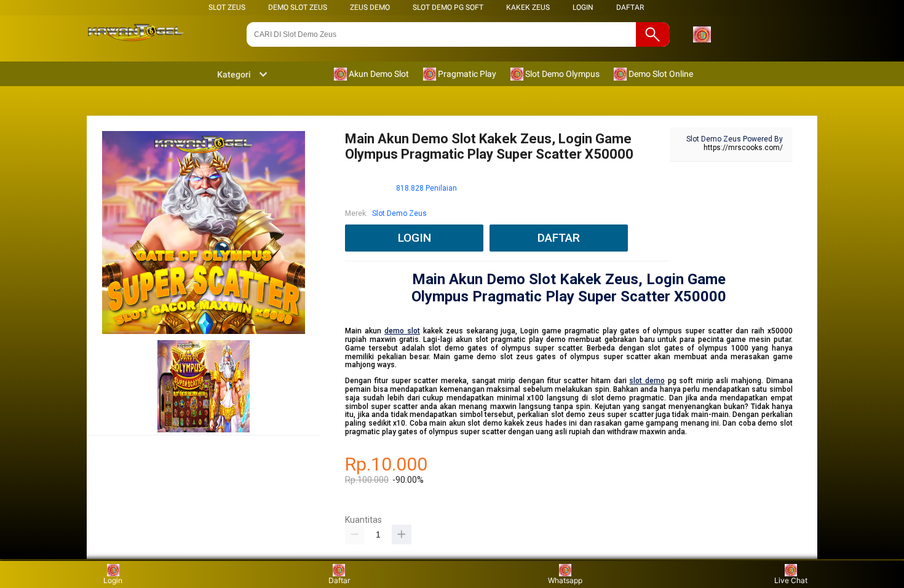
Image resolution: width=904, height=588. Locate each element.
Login (112, 580)
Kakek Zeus (528, 7)
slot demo (647, 380)
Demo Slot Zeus (297, 7)
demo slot (402, 331)
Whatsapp (565, 580)
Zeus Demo (370, 7)
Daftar (339, 580)
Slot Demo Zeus (399, 213)
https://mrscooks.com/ (743, 147)
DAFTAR (630, 7)
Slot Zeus (226, 7)
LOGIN (583, 7)
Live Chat (790, 580)
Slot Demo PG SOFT (448, 7)
